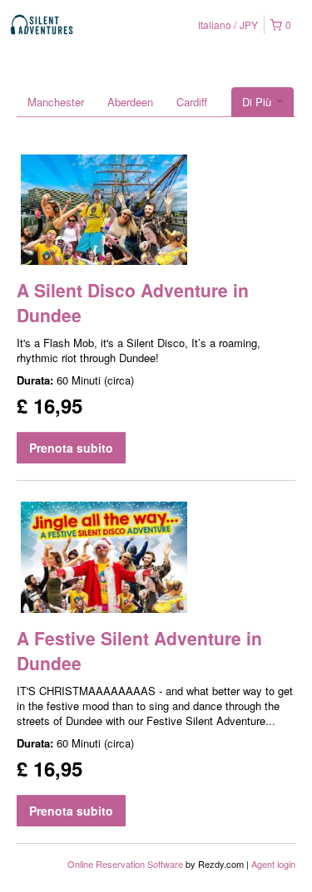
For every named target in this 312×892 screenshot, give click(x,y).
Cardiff (191, 102)
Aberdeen (130, 102)
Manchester (55, 102)
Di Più (258, 102)
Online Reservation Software (125, 863)
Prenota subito (71, 447)
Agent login (273, 863)
